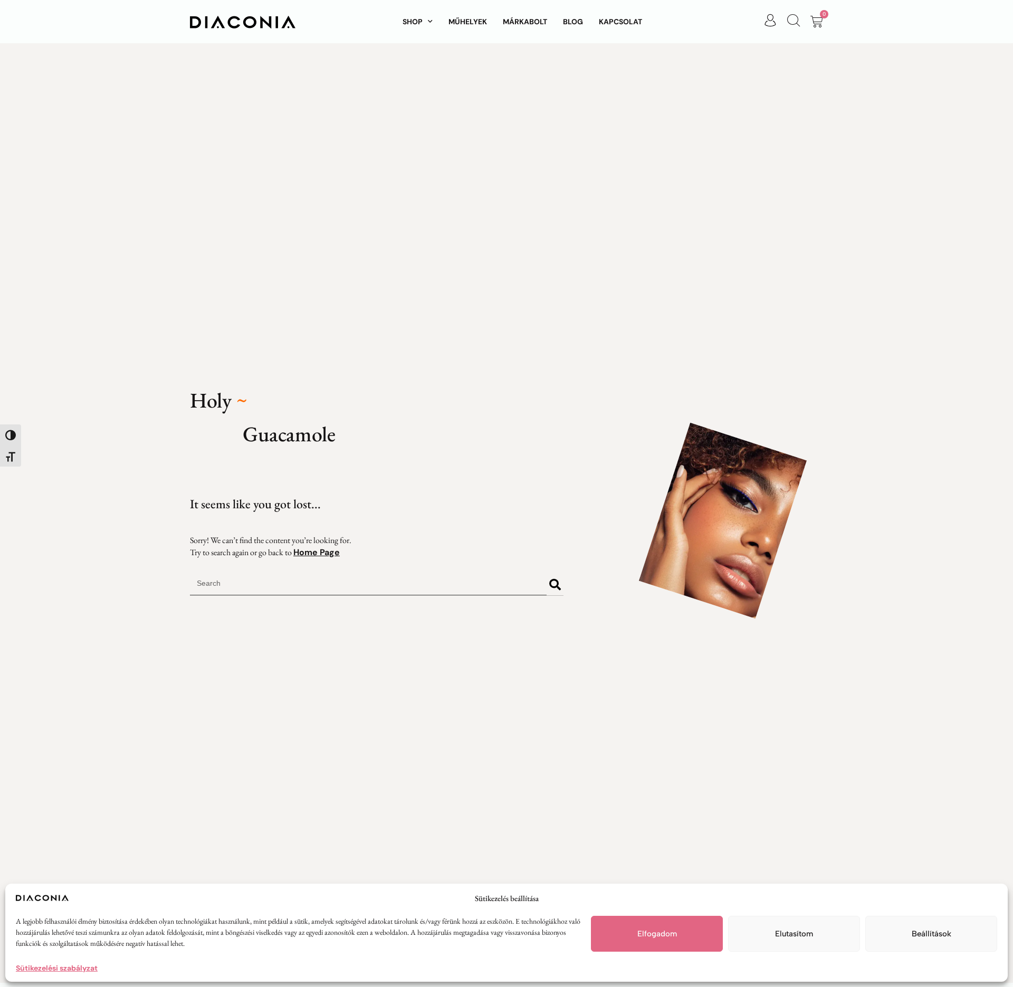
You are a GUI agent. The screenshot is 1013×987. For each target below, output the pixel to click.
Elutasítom (794, 933)
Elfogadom (657, 933)
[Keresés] (555, 585)
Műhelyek (467, 21)
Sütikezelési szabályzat (57, 968)
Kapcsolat (620, 21)
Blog (573, 21)
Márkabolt (525, 21)
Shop (413, 21)
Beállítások (931, 933)
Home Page (316, 552)
